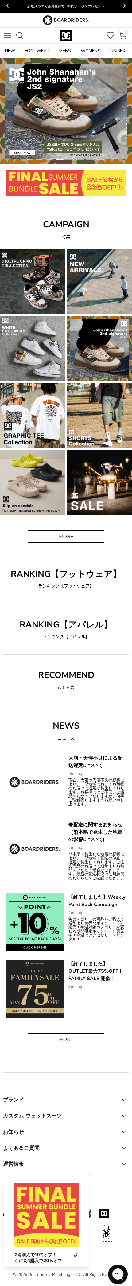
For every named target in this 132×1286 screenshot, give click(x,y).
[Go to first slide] (124, 6)
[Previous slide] (7, 6)
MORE (66, 536)
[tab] (29, 159)
